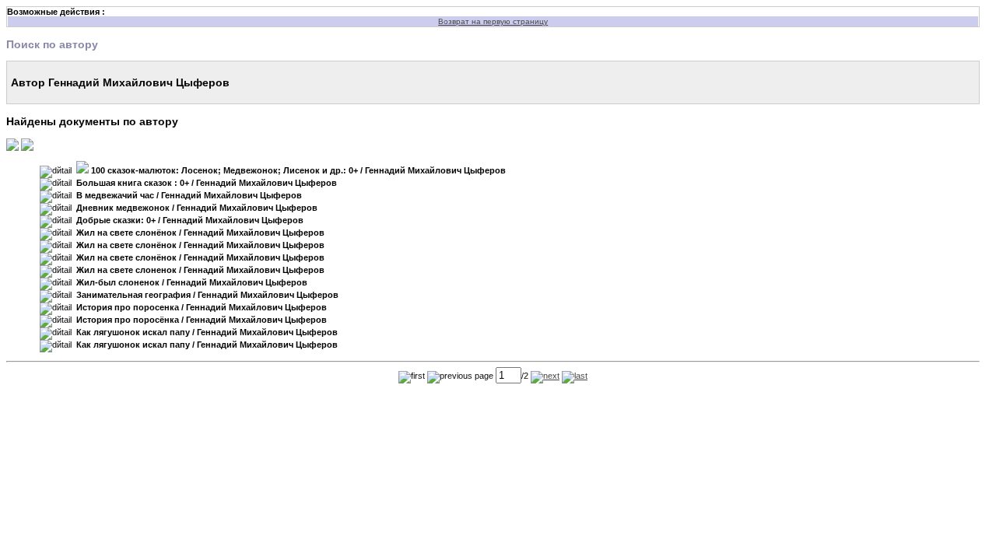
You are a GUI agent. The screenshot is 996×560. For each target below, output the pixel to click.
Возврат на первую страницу (493, 21)
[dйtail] (56, 172)
